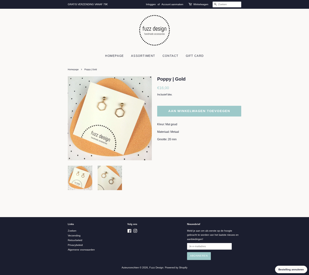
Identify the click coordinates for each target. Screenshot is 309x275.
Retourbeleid (75, 240)
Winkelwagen (200, 4)
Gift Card (195, 55)
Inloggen (151, 4)
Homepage (114, 55)
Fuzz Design (156, 267)
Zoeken (72, 230)
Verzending (74, 235)
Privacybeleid (75, 245)
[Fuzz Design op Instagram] (135, 231)
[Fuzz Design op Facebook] (129, 231)
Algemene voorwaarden (81, 249)
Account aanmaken (172, 4)
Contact (170, 55)
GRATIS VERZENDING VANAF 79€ (88, 4)
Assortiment (143, 55)
